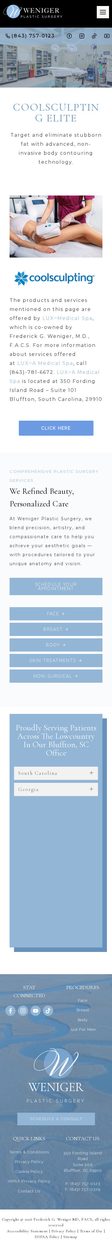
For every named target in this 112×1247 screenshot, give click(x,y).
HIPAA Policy (47, 1236)
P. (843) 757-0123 (82, 1183)
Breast (82, 1010)
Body (83, 1020)
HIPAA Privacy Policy (29, 1181)
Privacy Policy (29, 1161)
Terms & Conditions (29, 1152)
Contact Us (29, 1191)
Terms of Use (91, 1231)
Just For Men (83, 1029)
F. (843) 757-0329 (82, 1189)
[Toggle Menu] (103, 12)
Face (83, 1000)
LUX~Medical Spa (67, 318)
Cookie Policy (29, 1171)
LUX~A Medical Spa (45, 363)
